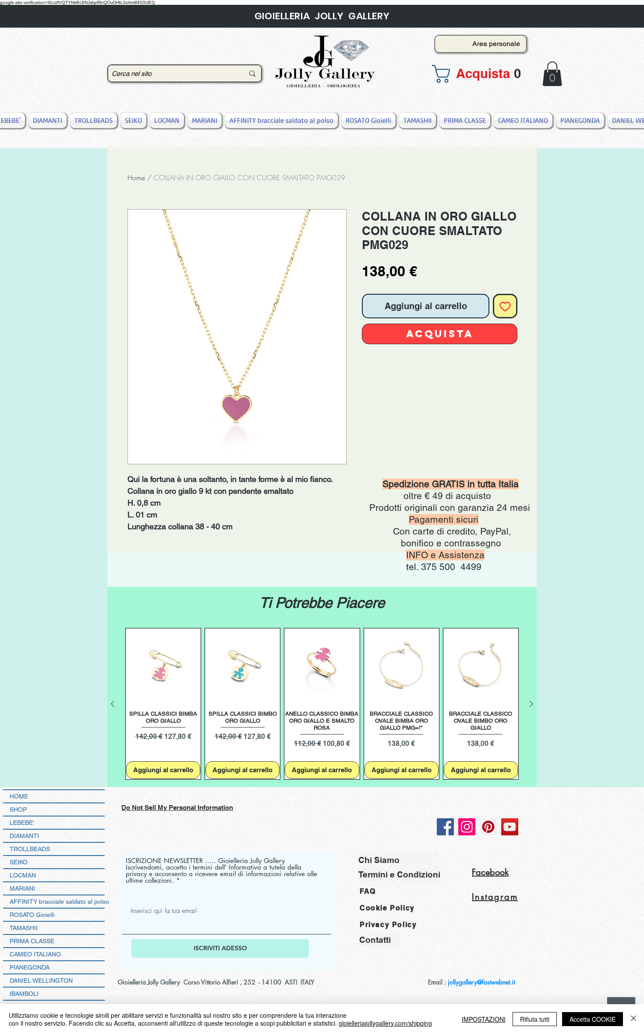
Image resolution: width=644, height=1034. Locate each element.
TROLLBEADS (30, 848)
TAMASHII (24, 927)
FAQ (368, 891)
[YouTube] (509, 826)
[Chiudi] (633, 1019)
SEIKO (19, 862)
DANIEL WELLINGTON (41, 980)
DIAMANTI (24, 835)
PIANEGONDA (30, 967)
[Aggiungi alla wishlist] (505, 306)
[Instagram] (466, 826)
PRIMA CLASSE (32, 941)
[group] (322, 704)
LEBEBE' (22, 822)
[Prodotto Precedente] (112, 704)
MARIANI (22, 888)
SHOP (18, 809)
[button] (478, 74)
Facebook (490, 872)
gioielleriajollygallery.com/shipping (385, 1023)
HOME (19, 796)
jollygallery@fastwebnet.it (481, 982)
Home (136, 177)
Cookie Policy (387, 908)
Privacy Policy (388, 924)
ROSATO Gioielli (32, 914)
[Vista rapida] (163, 665)
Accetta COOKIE (593, 1019)
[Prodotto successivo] (531, 704)
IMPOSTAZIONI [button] (484, 1019)
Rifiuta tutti (534, 1019)
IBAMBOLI (24, 993)
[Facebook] (445, 826)
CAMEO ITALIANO (35, 954)
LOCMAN (23, 875)
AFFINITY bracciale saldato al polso (57, 901)
